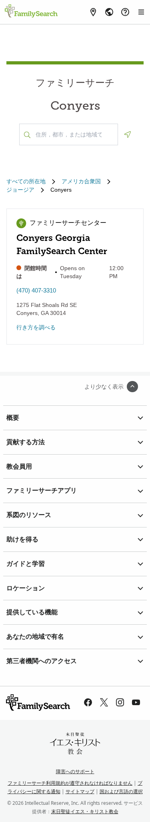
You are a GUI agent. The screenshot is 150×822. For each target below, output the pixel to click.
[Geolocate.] (127, 134)
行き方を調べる (36, 327)
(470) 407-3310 (36, 290)
